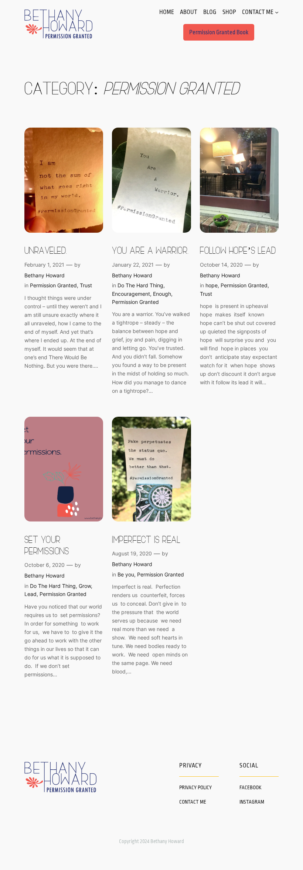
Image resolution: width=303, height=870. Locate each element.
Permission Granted (53, 285)
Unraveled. (45, 250)
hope (211, 285)
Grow (85, 586)
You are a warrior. (150, 250)
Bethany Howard (44, 275)
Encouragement (131, 294)
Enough (162, 294)
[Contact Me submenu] (277, 12)
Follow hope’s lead (238, 250)
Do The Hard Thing (140, 285)
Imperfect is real (146, 539)
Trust (86, 285)
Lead (30, 594)
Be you (126, 574)
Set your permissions (46, 544)
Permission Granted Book (218, 32)
